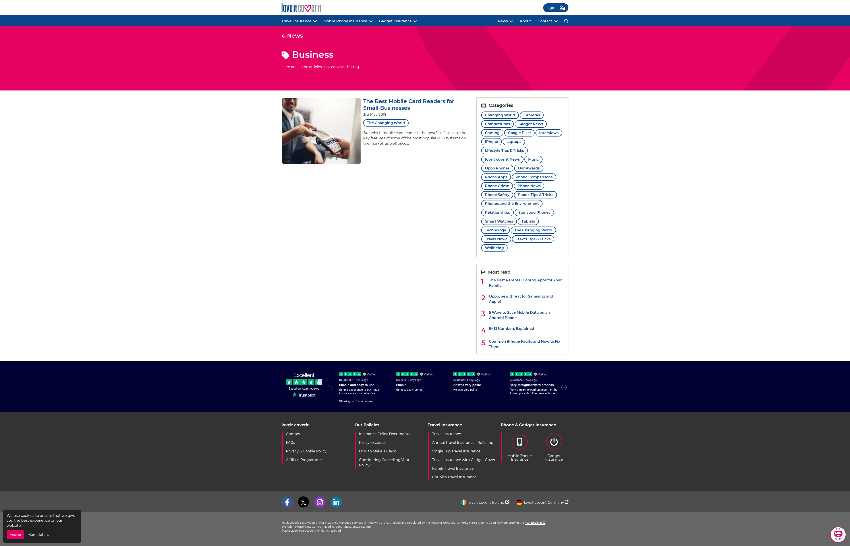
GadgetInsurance (554, 457)
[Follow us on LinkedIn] (336, 502)
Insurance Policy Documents (384, 434)
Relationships (497, 212)
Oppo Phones (497, 168)
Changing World (500, 115)
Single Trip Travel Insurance (456, 451)
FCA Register (534, 522)
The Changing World (386, 123)
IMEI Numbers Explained (511, 329)
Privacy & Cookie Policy (306, 451)
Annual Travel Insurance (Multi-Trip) (463, 442)
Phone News (529, 186)
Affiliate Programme (304, 460)
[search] (566, 20)
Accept (15, 535)
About (525, 21)
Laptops (513, 142)
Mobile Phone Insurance (345, 21)
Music (533, 159)
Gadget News (530, 124)
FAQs (290, 442)
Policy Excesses (372, 442)
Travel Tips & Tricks (533, 239)
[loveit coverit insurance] (301, 8)
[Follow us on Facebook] (287, 502)
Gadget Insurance (395, 21)
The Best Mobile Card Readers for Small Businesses (408, 104)
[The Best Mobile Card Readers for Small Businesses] (321, 162)
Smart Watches (499, 221)
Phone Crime (497, 186)
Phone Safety (497, 195)
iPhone (491, 142)
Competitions (497, 124)
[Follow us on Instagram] (319, 502)
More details (38, 535)
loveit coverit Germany (544, 502)
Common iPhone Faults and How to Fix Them (524, 344)
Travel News (496, 239)
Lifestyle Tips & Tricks (504, 150)
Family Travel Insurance (453, 468)
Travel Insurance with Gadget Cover (463, 460)
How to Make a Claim (377, 451)
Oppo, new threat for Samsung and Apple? (521, 299)
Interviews (548, 133)
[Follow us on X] (303, 502)
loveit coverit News (502, 159)
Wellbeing (494, 248)
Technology (495, 230)
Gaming (492, 133)
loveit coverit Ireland (486, 502)
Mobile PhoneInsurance (519, 457)
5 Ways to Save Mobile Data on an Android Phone (519, 315)
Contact (545, 21)
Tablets (528, 221)
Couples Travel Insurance (454, 477)
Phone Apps (496, 177)
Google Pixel (519, 133)
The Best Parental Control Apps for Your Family (525, 283)
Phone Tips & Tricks (535, 195)
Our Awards (529, 168)
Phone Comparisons (534, 177)
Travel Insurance (296, 21)
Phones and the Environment (512, 204)
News (503, 21)
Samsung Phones (534, 212)
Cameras (532, 115)
